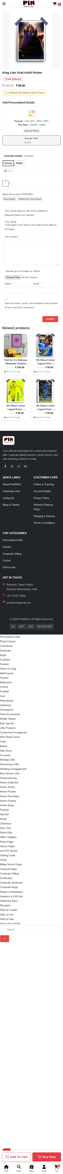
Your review (12, 236)
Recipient (5, 905)
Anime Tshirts (7, 787)
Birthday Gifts (7, 759)
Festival (4, 809)
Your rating (10, 222)
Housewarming (8, 778)
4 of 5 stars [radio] (48, 225)
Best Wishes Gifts (10, 773)
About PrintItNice (12, 484)
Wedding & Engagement (13, 768)
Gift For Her (9, 567)
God (2, 696)
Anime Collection (9, 782)
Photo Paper (7, 841)
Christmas (5, 823)
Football (4, 691)
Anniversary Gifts (9, 764)
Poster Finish (13, 156)
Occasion (5, 755)
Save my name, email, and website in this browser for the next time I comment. (31, 305)
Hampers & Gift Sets (11, 896)
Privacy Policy (41, 498)
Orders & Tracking (44, 484)
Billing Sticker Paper (11, 864)
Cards (3, 859)
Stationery (5, 705)
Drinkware (5, 650)
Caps (3, 741)
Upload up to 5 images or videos (23, 271)
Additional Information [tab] (30, 199)
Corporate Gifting (12, 553)
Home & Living (8, 668)
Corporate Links (11, 491)
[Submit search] (4, 938)
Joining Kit (8, 498)
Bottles (4, 746)
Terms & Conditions (44, 522)
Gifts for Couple (8, 909)
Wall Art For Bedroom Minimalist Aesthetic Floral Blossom (15, 363)
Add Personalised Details (18, 102)
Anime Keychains (9, 796)
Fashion (4, 664)
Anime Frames (8, 800)
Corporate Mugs (9, 887)
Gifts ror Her (7, 914)
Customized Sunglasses (13, 732)
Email (37, 283)
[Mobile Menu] (3, 4)
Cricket (7, 560)
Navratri (4, 814)
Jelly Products (8, 727)
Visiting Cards (7, 855)
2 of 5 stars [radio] (23, 225)
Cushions (5, 659)
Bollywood (5, 682)
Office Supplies (8, 837)
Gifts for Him (7, 919)
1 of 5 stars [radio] (11, 225)
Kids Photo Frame (10, 737)
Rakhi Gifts (6, 832)
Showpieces (6, 709)
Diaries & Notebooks (11, 891)
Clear (9, 171)
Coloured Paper (8, 869)
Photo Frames (8, 641)
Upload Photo (31, 130)
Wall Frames (7, 673)
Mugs (3, 655)
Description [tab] (9, 199)
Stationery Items (9, 900)
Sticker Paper (7, 846)
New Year (5, 828)
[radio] (8, 163)
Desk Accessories (10, 714)
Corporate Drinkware (11, 882)
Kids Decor (6, 750)
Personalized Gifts (13, 540)
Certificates (6, 878)
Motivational (6, 700)
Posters (7, 546)
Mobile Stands (8, 718)
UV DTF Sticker (8, 850)
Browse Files (31, 138)
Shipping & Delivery (44, 516)
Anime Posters (8, 791)
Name (9, 283)
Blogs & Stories (11, 504)
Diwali (3, 819)
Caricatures (6, 645)
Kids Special (7, 723)
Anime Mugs (7, 805)
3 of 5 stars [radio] (36, 225)
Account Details (42, 491)
